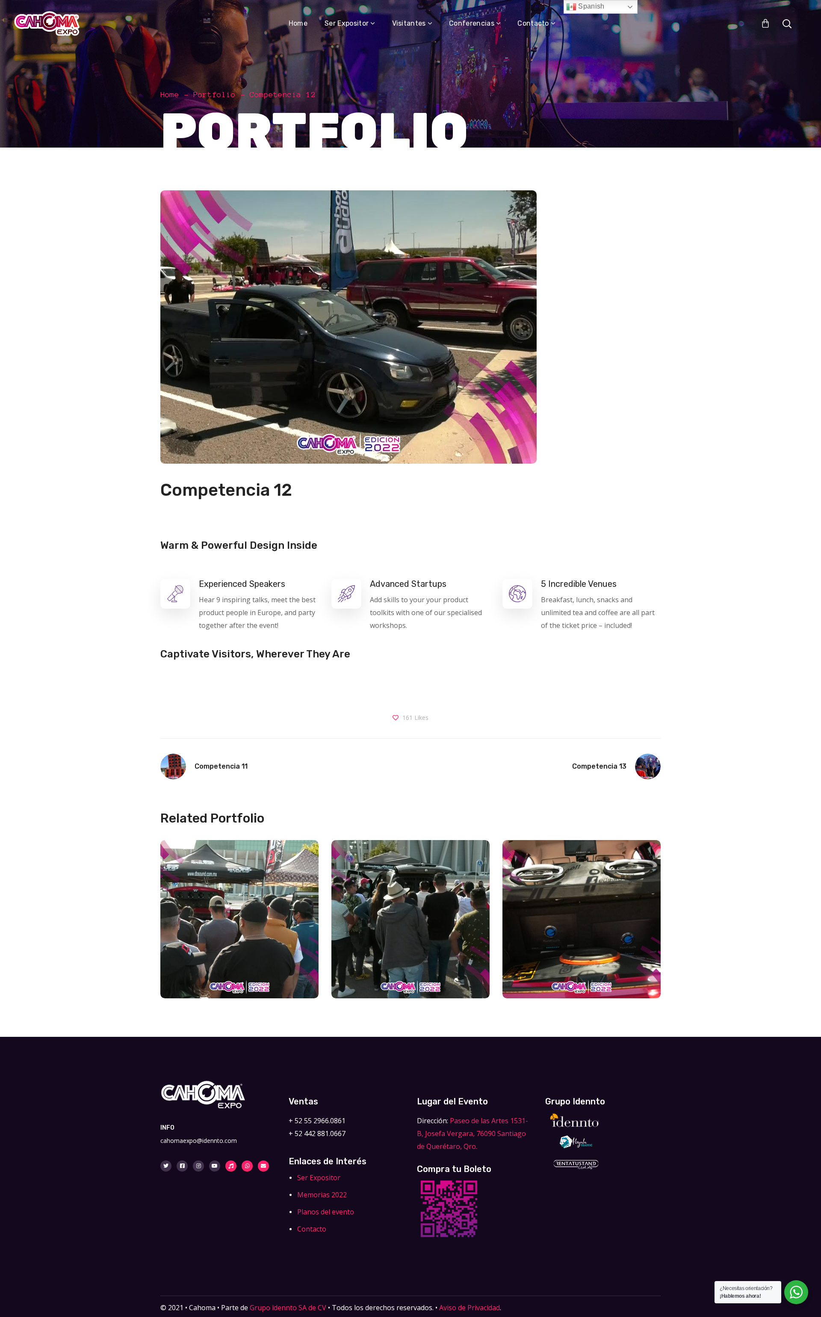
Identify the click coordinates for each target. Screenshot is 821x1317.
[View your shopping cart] (765, 23)
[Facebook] (182, 1166)
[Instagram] (198, 1166)
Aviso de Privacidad (469, 1307)
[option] (239, 925)
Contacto (311, 1229)
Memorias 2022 (322, 1194)
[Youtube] (214, 1166)
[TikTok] (230, 1166)
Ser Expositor (318, 1177)
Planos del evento (325, 1211)
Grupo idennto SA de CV (288, 1307)
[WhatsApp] (247, 1166)
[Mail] (263, 1166)
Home (169, 94)
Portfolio (214, 94)
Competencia (239, 939)
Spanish (590, 6)
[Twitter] (165, 1166)
